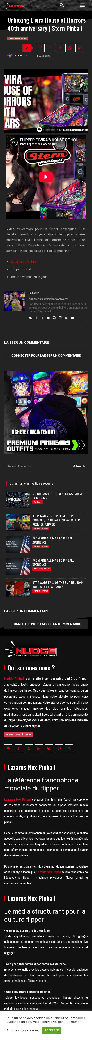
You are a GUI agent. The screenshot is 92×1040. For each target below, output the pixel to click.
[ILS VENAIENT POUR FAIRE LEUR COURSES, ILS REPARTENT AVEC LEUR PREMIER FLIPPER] (18, 522)
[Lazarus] (10, 55)
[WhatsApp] (69, 48)
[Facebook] (50, 48)
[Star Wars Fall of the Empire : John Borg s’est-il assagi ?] (18, 589)
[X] (60, 48)
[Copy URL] (40, 48)
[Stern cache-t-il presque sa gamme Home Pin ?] (18, 500)
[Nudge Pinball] (14, 6)
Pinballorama (41, 528)
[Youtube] (72, 316)
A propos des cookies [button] (22, 1030)
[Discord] (30, 316)
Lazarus (21, 55)
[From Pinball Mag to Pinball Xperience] (18, 544)
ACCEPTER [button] (52, 1030)
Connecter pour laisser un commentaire (46, 355)
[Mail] (48, 316)
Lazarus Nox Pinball (48, 872)
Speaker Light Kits (24, 261)
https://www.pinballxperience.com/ (49, 299)
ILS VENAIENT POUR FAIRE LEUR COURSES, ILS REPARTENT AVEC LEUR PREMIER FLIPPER (56, 520)
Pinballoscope (17, 38)
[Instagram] (42, 316)
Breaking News (42, 568)
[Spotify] (54, 316)
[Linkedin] (79, 48)
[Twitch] (60, 316)
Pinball (37, 502)
